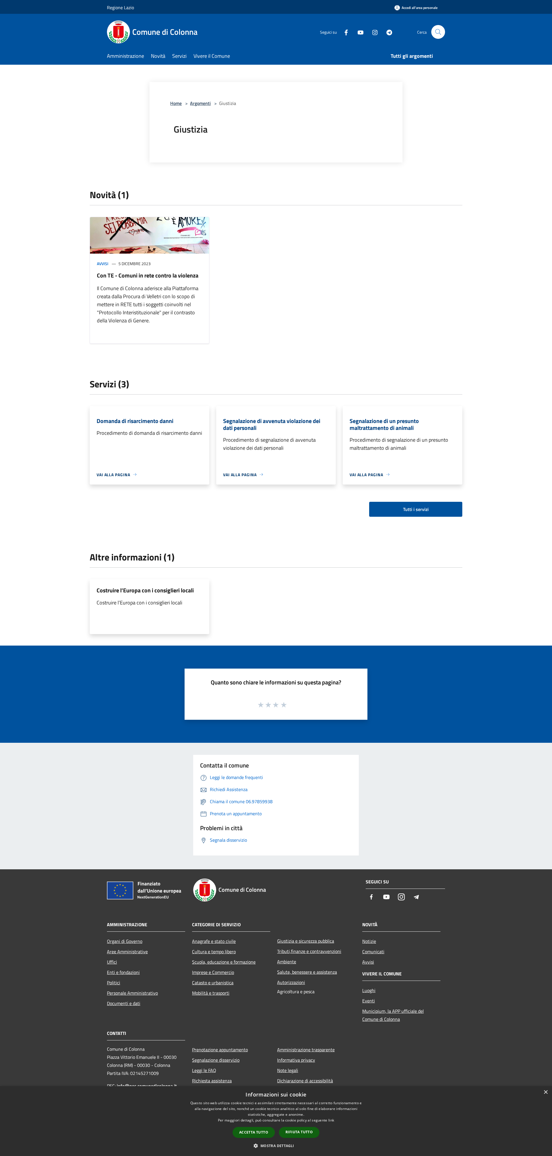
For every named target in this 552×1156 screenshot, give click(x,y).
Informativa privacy (296, 1060)
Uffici (112, 961)
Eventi (368, 1000)
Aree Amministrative (127, 951)
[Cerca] (438, 32)
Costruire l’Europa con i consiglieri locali (145, 590)
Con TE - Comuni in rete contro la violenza (147, 275)
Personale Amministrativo (132, 993)
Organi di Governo (124, 941)
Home (176, 103)
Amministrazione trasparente (306, 1049)
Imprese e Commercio (213, 972)
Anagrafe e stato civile (214, 941)
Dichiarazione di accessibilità (305, 1080)
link (331, 1120)
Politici (113, 982)
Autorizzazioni (291, 982)
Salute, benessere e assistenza (307, 972)
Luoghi (368, 990)
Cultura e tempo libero (214, 951)
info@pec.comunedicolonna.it (147, 1085)
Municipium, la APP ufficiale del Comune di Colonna (393, 1015)
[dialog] (276, 1121)
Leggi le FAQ (204, 1070)
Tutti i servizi (416, 509)
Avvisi (102, 264)
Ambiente (286, 961)
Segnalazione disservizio (215, 1060)
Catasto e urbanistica (212, 982)
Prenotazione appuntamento (220, 1049)
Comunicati (373, 951)
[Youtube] (358, 32)
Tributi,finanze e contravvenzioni (309, 951)
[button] (276, 1145)
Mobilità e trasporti (210, 993)
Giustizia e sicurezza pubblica (305, 940)
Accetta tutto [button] (253, 1132)
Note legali (287, 1070)
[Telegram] (387, 32)
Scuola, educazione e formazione (224, 961)
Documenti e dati (123, 1003)
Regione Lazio (120, 7)
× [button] (545, 1092)
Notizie (369, 941)
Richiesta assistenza (212, 1080)
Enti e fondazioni (123, 972)
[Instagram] (372, 32)
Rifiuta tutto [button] (299, 1132)
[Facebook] (344, 32)
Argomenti (200, 103)
